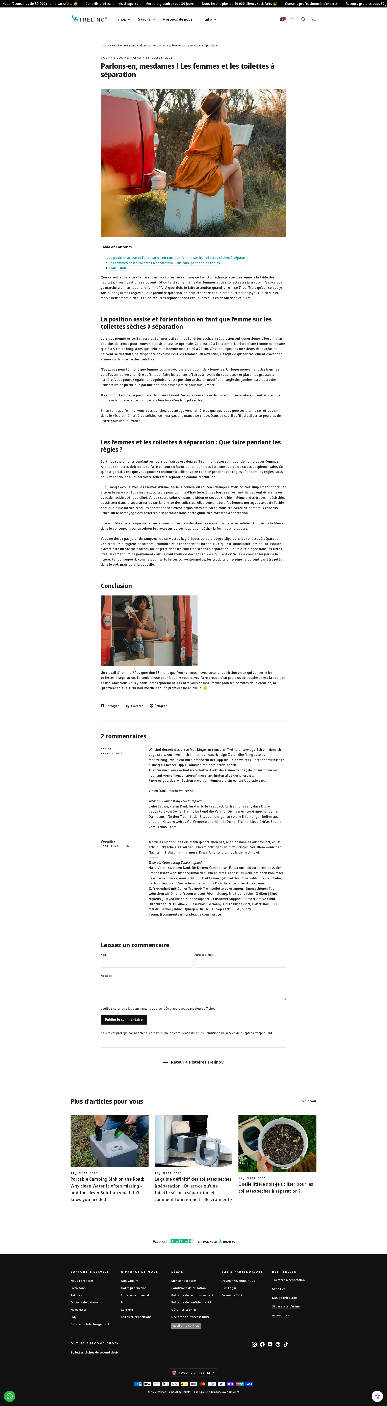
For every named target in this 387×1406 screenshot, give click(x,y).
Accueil (105, 45)
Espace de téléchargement (90, 1324)
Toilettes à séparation (288, 1280)
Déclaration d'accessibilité (190, 1317)
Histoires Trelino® (123, 45)
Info (208, 19)
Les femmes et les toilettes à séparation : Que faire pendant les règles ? (165, 263)
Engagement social (135, 1295)
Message (106, 976)
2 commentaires (128, 57)
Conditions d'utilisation (188, 1288)
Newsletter (78, 1309)
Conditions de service (219, 1033)
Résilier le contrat (186, 1325)
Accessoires (280, 1315)
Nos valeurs (129, 1281)
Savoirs (145, 19)
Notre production (134, 1288)
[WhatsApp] (9, 1396)
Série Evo (278, 1289)
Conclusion (117, 268)
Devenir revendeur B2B (238, 1281)
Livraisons (78, 1288)
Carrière (127, 1309)
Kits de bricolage (284, 1298)
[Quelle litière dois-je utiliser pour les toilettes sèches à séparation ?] (277, 1143)
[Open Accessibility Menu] (377, 1396)
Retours (76, 1295)
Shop (122, 19)
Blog (124, 1302)
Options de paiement (86, 1302)
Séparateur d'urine (286, 1306)
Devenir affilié (232, 1295)
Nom (104, 955)
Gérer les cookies (184, 1309)
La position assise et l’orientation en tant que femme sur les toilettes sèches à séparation (179, 257)
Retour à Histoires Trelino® (197, 1062)
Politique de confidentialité (175, 1033)
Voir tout (309, 1101)
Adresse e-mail (204, 955)
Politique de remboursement (192, 1295)
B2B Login (229, 1288)
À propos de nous (178, 19)
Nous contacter (82, 1281)
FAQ (73, 1317)
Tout (105, 57)
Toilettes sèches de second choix (95, 1352)
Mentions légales (183, 1281)
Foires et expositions (136, 1317)
